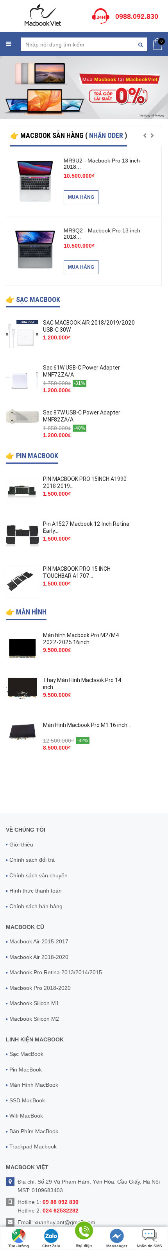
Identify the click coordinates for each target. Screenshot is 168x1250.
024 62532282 (61, 1210)
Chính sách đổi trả (32, 860)
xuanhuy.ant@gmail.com (64, 1222)
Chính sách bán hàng (36, 906)
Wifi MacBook (26, 1115)
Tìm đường (18, 1246)
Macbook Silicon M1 (34, 1003)
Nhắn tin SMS (149, 1246)
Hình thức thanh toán (35, 891)
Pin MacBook (25, 1069)
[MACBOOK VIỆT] (42, 15)
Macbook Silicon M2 (34, 1019)
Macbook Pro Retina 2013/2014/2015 (55, 972)
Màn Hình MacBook (33, 1085)
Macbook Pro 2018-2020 (40, 988)
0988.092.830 (136, 16)
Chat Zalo (51, 1246)
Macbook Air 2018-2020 (38, 957)
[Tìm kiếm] (140, 44)
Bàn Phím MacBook (33, 1131)
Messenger (116, 1246)
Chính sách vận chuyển (38, 875)
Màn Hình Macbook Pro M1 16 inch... (87, 725)
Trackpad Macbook (33, 1146)
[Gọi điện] (84, 1232)
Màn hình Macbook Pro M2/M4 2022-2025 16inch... (81, 639)
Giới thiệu (21, 844)
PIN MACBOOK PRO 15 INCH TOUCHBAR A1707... (77, 572)
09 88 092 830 (61, 1202)
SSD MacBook (27, 1100)
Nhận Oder (107, 135)
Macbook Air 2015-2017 (38, 941)
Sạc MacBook (26, 1054)
